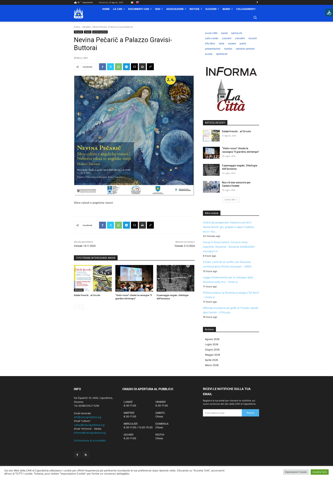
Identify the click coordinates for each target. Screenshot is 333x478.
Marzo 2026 (212, 365)
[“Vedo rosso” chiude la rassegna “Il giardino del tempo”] (134, 278)
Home (77, 26)
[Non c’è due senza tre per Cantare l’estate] (211, 187)
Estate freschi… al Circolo (87, 295)
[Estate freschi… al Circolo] (93, 278)
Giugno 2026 (212, 349)
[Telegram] (126, 66)
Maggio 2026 (212, 354)
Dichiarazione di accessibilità (90, 440)
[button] (255, 17)
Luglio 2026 (211, 344)
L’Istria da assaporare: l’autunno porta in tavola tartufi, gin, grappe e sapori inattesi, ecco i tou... (229, 227)
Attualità (86, 26)
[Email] (134, 66)
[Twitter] (110, 66)
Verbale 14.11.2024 (84, 245)
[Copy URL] (150, 66)
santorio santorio (100, 32)
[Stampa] (142, 66)
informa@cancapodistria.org (90, 432)
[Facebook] (257, 3)
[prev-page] (76, 307)
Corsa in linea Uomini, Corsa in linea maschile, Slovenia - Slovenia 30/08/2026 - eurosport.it (229, 247)
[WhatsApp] (118, 66)
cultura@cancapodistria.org (89, 425)
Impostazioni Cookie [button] (296, 472)
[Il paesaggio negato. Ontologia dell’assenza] (176, 278)
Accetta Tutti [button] (320, 472)
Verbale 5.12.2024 (184, 245)
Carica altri (230, 199)
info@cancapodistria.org (87, 417)
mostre (87, 32)
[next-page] (81, 307)
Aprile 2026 (211, 359)
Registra (250, 412)
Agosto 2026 (212, 339)
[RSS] (85, 454)
